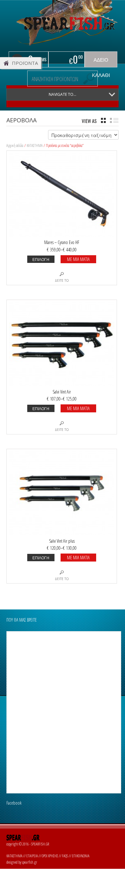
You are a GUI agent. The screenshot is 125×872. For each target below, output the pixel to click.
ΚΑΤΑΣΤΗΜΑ (35, 145)
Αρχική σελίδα (14, 145)
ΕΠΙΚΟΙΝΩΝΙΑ (80, 856)
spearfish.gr (29, 862)
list (114, 120)
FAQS (65, 856)
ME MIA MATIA (78, 259)
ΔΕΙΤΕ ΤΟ (62, 280)
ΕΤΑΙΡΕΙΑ (32, 856)
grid (103, 120)
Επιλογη (40, 259)
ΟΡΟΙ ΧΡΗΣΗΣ (50, 856)
